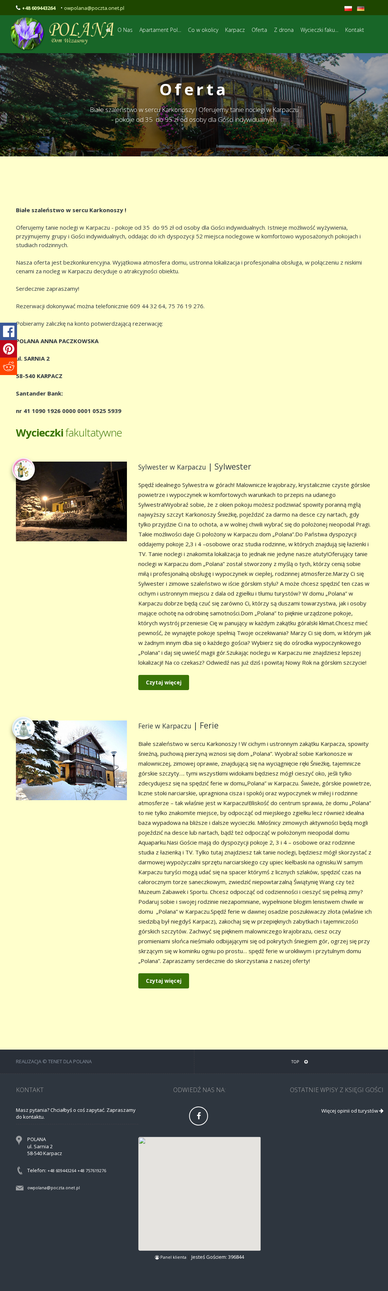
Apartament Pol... (160, 29)
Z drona (284, 29)
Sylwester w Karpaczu (172, 466)
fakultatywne (69, 433)
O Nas (125, 29)
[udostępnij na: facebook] (8, 331)
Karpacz (235, 29)
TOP (295, 1061)
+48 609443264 (61, 1170)
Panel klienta (173, 1257)
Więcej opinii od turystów (350, 1110)
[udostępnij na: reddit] (8, 366)
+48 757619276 (91, 1170)
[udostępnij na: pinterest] (8, 349)
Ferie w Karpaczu (164, 725)
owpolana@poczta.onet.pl (94, 8)
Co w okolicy (203, 29)
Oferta (259, 29)
